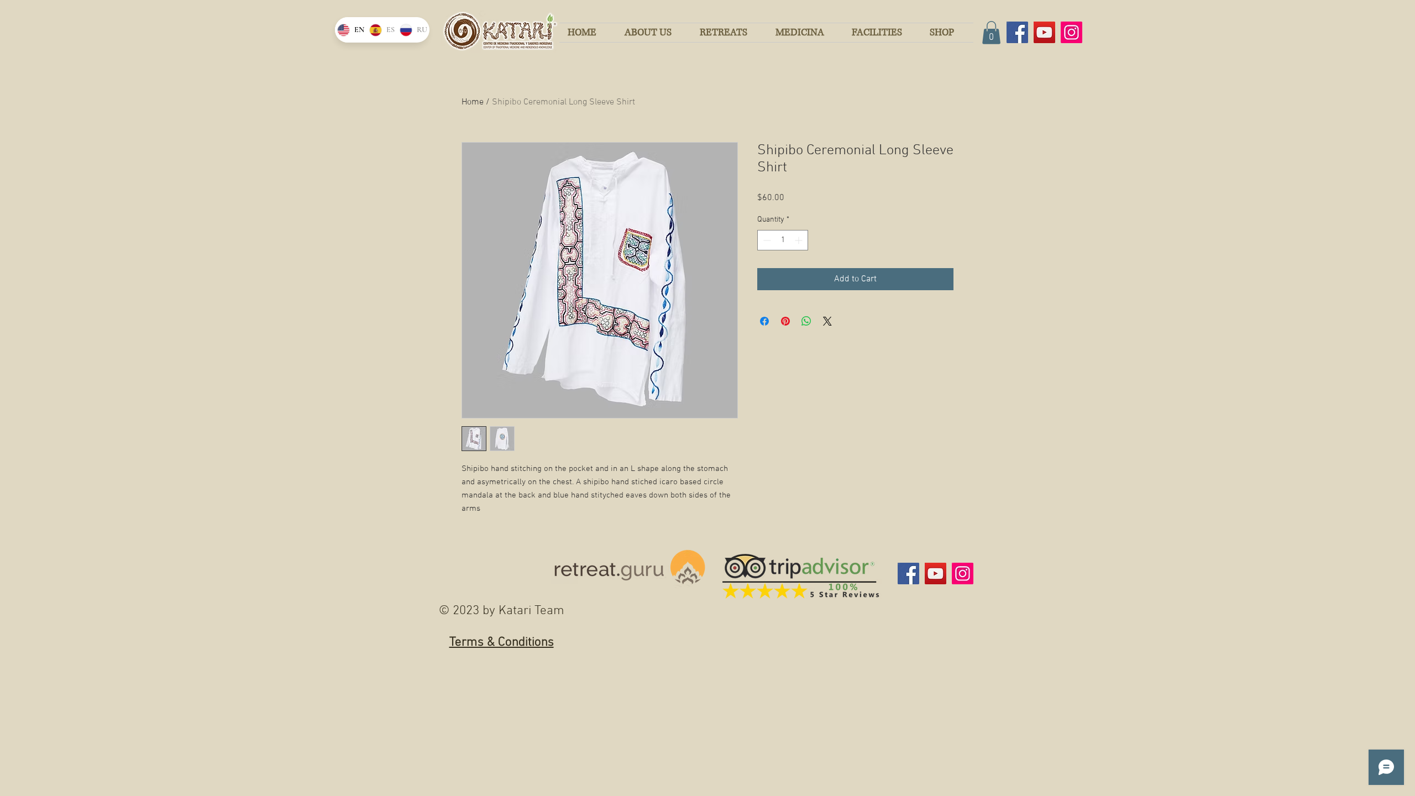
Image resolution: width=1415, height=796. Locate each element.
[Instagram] (1071, 32)
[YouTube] (1044, 32)
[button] (991, 32)
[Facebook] (1017, 32)
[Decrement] (766, 240)
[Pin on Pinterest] (785, 321)
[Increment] (799, 240)
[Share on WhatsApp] (806, 321)
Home (473, 102)
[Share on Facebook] (764, 321)
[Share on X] (827, 321)
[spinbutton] (783, 240)
